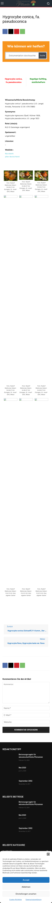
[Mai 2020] (10, 771)
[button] (48, 854)
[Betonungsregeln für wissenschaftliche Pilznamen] (10, 758)
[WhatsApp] (22, 31)
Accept (26, 880)
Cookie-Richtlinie (15, 899)
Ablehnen (26, 887)
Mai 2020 (22, 768)
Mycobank (9, 154)
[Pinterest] (16, 31)
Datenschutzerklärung (33, 899)
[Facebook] (5, 31)
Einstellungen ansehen (26, 894)
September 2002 (25, 781)
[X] (10, 31)
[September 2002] (10, 785)
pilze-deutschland (12, 157)
